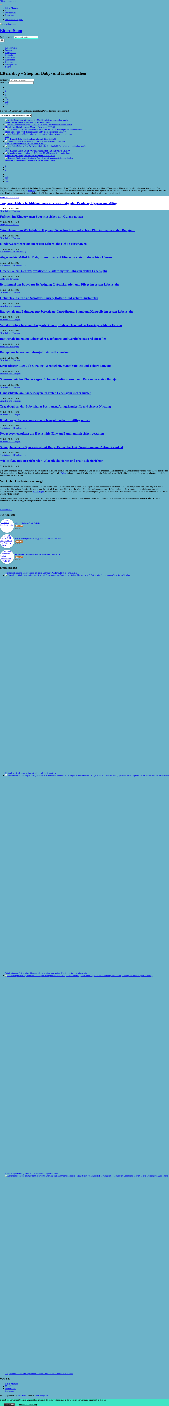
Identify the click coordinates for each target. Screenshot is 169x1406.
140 (6, 104)
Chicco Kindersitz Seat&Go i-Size (27, 523)
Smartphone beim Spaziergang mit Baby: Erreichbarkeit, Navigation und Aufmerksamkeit (61, 447)
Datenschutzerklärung (28, 1404)
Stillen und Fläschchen (9, 197)
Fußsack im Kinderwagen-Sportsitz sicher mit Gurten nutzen (41, 216)
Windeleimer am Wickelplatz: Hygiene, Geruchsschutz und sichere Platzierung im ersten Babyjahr (67, 230)
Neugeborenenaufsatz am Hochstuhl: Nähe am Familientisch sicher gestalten (52, 433)
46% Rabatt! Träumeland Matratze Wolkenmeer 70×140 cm (38, 554)
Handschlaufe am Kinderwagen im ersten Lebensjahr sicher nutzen (45, 393)
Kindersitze (10, 57)
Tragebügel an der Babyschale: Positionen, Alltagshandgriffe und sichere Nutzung (55, 406)
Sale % (8, 67)
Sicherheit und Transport (10, 211)
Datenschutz (10, 13)
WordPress (22, 1395)
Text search (5, 80)
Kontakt (8, 10)
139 (6, 101)
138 (6, 99)
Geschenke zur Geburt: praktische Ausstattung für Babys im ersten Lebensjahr (53, 271)
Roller (63, 473)
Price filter (4, 83)
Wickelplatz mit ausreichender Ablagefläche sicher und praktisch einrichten (51, 460)
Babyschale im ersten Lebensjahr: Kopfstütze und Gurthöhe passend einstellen (53, 338)
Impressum (9, 15)
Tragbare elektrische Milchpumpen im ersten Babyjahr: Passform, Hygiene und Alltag (58, 203)
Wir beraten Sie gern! (14, 19)
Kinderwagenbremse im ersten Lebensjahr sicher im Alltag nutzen (45, 420)
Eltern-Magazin (11, 8)
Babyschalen (10, 52)
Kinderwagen (11, 48)
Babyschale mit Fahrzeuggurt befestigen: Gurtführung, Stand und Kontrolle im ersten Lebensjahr (66, 311)
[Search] (2, 40)
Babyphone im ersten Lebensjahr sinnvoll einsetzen (34, 352)
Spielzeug (9, 62)
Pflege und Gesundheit (9, 224)
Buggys (8, 50)
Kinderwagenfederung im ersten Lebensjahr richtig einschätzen (43, 243)
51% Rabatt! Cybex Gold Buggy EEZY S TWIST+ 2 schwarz (38, 539)
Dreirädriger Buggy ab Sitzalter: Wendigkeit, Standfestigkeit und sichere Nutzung (55, 365)
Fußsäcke (9, 55)
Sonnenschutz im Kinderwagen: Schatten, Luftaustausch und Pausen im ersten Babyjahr (60, 379)
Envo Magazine (41, 1395)
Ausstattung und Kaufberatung (13, 252)
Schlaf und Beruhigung (9, 279)
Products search (7, 37)
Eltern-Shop (11, 30)
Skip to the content (8, 1)
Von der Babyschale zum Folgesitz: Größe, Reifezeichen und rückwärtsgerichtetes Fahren (61, 325)
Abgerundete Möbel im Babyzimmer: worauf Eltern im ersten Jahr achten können (56, 257)
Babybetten (10, 60)
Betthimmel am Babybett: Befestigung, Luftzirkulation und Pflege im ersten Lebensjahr (59, 284)
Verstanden (9, 1405)
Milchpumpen (11, 64)
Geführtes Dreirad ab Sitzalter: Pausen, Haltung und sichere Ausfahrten (49, 298)
